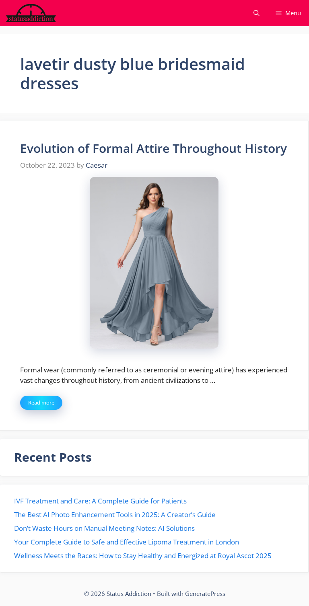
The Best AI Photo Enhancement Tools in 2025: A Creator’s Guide (115, 514)
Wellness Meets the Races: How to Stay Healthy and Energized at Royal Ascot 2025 (143, 555)
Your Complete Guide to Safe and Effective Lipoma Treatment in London (126, 541)
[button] (256, 13)
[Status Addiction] (31, 13)
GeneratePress (205, 594)
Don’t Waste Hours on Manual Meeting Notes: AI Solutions (104, 528)
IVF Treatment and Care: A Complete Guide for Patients (100, 500)
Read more (41, 402)
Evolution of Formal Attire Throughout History (153, 148)
